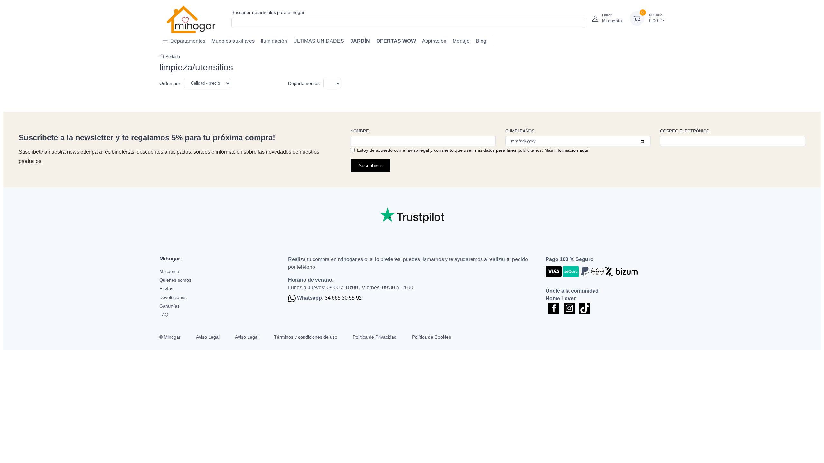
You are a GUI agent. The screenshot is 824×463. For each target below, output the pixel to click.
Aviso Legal (208, 337)
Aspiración (434, 41)
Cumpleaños (520, 131)
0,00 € (655, 18)
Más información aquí (566, 150)
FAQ (163, 314)
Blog (481, 41)
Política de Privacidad (375, 337)
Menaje (461, 41)
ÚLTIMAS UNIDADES (318, 41)
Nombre (360, 131)
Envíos (166, 288)
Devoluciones (173, 297)
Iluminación (274, 41)
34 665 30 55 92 (343, 298)
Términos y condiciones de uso (305, 337)
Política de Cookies (431, 337)
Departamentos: (304, 83)
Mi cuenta (169, 271)
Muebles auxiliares (233, 41)
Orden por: (170, 83)
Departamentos (187, 41)
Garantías (169, 306)
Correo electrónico (684, 131)
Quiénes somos (175, 280)
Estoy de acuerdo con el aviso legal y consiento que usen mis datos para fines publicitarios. (472, 150)
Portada (172, 56)
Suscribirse (370, 165)
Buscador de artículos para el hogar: (268, 12)
